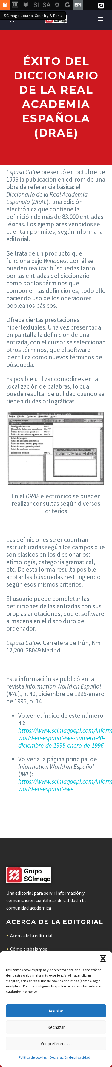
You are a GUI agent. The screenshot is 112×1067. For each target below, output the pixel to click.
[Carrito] (11, 19)
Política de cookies (33, 1057)
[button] (103, 958)
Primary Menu (100, 19)
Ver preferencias (56, 1043)
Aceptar (56, 1011)
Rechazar (56, 1027)
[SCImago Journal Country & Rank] (5, 5)
